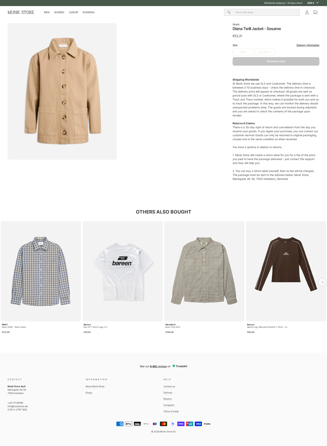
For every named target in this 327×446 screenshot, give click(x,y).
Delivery (168, 392)
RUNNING (89, 12)
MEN (47, 12)
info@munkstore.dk (18, 406)
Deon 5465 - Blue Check (14, 327)
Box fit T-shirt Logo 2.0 (95, 327)
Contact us (169, 386)
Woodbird (170, 324)
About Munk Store (95, 386)
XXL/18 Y (265, 52)
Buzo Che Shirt (172, 327)
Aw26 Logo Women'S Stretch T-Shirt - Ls (267, 327)
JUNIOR (73, 12)
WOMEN (59, 12)
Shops (89, 392)
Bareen (87, 324)
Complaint (169, 405)
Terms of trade (171, 411)
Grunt (236, 24)
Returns (168, 398)
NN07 (5, 324)
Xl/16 (243, 52)
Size (276, 45)
